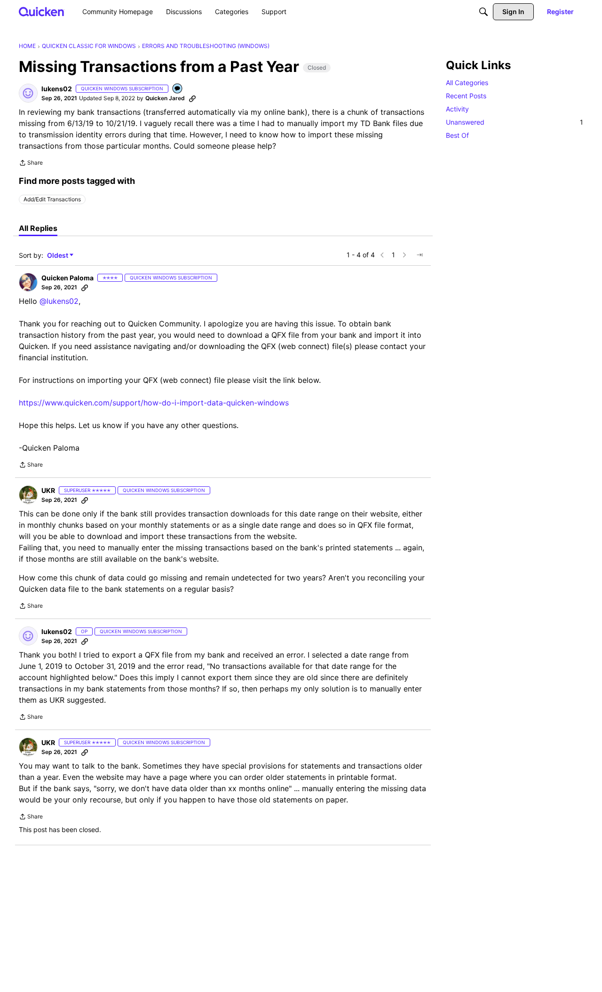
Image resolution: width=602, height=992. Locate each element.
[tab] (38, 228)
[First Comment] (177, 89)
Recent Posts (466, 96)
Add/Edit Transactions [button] (52, 199)
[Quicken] (41, 11)
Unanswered (514, 122)
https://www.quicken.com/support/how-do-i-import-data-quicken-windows (154, 402)
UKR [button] (48, 490)
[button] (28, 93)
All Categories (467, 83)
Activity (457, 109)
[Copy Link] (192, 98)
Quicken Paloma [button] (67, 278)
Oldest (58, 255)
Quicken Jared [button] (165, 98)
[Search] (483, 11)
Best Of (457, 135)
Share (31, 163)
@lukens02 (59, 301)
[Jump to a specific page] (419, 254)
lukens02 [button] (56, 89)
